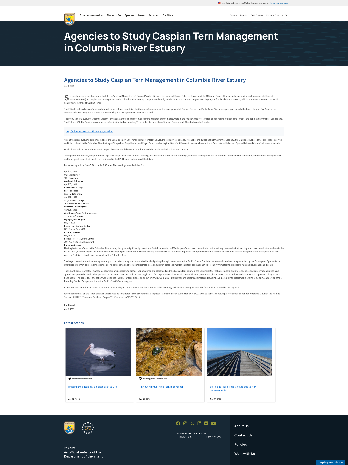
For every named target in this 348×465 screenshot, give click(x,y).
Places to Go (114, 15)
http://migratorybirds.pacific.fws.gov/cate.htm (89, 131)
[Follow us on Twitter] (193, 423)
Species (129, 15)
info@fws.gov (213, 436)
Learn (141, 15)
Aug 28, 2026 (74, 399)
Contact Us (243, 435)
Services (154, 15)
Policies (240, 444)
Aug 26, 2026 (215, 399)
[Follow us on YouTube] (214, 423)
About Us (241, 426)
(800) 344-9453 (185, 436)
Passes (233, 15)
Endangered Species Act (155, 378)
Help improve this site (331, 462)
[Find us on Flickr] (207, 423)
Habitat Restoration (82, 378)
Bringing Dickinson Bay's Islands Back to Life (92, 386)
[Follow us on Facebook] (179, 423)
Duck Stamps (257, 15)
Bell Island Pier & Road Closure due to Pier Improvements (233, 388)
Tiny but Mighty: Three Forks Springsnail (161, 386)
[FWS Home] (69, 19)
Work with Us (244, 453)
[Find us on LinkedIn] (200, 423)
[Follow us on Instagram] (186, 423)
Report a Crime (273, 15)
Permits (243, 15)
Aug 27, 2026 (144, 399)
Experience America (91, 15)
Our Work (168, 15)
